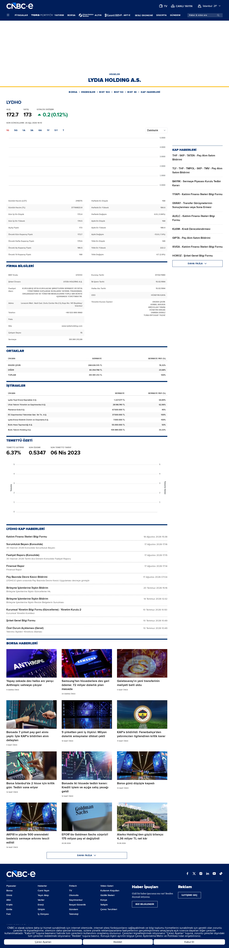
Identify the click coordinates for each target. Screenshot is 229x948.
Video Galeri (106, 885)
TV (70, 890)
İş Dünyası (43, 914)
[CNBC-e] (19, 6)
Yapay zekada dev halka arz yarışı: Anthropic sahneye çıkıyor (30, 683)
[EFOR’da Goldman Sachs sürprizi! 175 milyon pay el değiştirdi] (87, 817)
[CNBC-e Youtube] (214, 874)
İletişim (104, 904)
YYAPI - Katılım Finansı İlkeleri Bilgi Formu (197, 194)
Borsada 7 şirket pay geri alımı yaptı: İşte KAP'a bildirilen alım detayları (27, 736)
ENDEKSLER (88, 92)
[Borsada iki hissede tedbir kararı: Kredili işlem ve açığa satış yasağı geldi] (87, 765)
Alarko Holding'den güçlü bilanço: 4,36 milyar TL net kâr (140, 836)
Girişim (41, 909)
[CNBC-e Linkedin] (207, 874)
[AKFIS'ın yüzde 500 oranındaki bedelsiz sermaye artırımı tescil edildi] (31, 817)
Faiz (8, 914)
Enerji (41, 904)
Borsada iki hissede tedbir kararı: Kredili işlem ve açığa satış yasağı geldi (85, 787)
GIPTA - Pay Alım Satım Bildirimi (191, 238)
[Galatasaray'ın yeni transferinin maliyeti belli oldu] (142, 663)
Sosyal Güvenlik (77, 904)
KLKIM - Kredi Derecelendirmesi (191, 229)
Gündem (175, 15)
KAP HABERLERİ (150, 92)
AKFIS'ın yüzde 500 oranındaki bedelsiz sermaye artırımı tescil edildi (27, 838)
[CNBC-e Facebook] (187, 874)
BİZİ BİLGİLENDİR (144, 904)
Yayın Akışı (43, 895)
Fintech (73, 885)
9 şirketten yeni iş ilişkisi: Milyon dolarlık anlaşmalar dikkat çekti (84, 734)
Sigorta (161, 15)
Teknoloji (73, 914)
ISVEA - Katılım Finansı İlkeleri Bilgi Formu (197, 246)
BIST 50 (119, 92)
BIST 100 (104, 92)
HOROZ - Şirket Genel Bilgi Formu (192, 255)
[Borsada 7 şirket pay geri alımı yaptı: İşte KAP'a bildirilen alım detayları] (31, 714)
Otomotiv (74, 895)
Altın (8, 900)
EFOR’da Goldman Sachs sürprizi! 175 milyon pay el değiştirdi (85, 836)
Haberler (42, 885)
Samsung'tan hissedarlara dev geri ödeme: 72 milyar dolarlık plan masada (85, 685)
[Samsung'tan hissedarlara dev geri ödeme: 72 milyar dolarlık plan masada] (87, 663)
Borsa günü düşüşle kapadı (136, 783)
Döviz (9, 895)
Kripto (9, 904)
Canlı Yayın (43, 890)
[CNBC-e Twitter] (194, 874)
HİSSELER (114, 74)
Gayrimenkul (75, 900)
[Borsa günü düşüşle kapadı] (142, 765)
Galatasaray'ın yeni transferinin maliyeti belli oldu (138, 683)
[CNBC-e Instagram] (201, 874)
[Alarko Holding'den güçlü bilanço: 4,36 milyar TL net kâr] (142, 817)
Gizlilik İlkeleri (107, 895)
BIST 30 (132, 92)
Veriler (41, 900)
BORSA (73, 92)
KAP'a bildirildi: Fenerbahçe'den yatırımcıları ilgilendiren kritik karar (141, 734)
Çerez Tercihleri (108, 909)
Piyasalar (21, 15)
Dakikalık (152, 130)
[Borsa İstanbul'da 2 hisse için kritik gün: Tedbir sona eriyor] (31, 765)
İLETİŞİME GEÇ (189, 895)
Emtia (9, 909)
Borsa (71, 15)
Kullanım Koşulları (109, 890)
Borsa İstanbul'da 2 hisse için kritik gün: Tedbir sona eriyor (30, 785)
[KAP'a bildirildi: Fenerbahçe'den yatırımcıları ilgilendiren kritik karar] (142, 714)
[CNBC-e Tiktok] (221, 874)
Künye (103, 900)
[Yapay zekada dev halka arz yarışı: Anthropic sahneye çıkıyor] (31, 663)
